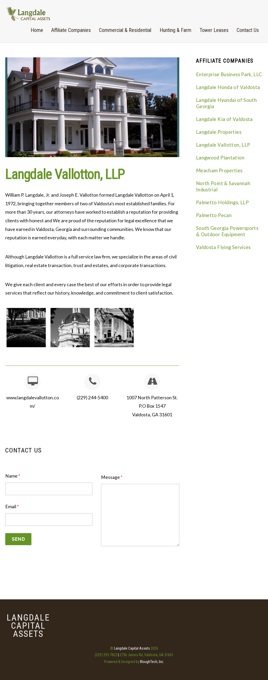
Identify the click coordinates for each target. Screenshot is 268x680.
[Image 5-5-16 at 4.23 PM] (26, 327)
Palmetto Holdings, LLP (222, 202)
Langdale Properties (218, 132)
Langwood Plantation (220, 158)
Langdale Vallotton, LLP (65, 174)
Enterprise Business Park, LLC (229, 74)
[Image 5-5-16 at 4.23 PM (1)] (70, 327)
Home (37, 30)
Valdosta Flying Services (223, 247)
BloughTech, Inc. (152, 662)
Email (12, 506)
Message (111, 477)
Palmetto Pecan (214, 215)
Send (18, 539)
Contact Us (248, 30)
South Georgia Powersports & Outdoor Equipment (227, 231)
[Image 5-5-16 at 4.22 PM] (114, 327)
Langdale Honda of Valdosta (228, 87)
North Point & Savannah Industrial (223, 186)
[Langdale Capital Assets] (28, 18)
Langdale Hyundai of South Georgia (226, 103)
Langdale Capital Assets (132, 648)
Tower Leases (213, 30)
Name (12, 476)
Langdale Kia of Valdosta (224, 119)
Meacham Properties (219, 170)
